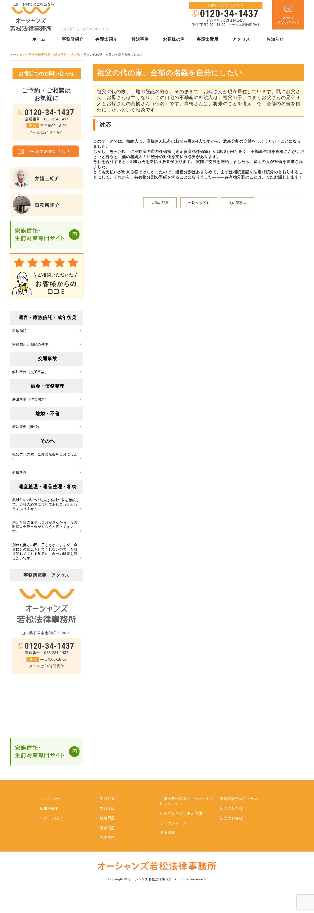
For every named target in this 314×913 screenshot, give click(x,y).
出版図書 (167, 832)
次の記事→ (237, 203)
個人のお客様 (231, 808)
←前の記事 (160, 203)
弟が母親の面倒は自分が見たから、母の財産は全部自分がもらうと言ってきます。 (45, 526)
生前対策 (107, 799)
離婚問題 (107, 818)
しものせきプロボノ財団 (181, 813)
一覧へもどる (199, 203)
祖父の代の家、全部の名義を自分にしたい (45, 456)
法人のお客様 (231, 818)
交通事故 (47, 358)
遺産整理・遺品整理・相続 (48, 486)
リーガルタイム (173, 823)
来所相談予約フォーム (239, 799)
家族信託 (19, 331)
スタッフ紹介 (51, 818)
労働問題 (107, 837)
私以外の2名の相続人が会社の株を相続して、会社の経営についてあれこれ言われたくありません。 (45, 504)
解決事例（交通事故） (30, 372)
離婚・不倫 (48, 413)
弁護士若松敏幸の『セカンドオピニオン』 (187, 801)
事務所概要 (49, 808)
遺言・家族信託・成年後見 (48, 317)
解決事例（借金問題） (30, 399)
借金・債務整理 (48, 386)
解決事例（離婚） (26, 427)
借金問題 (107, 828)
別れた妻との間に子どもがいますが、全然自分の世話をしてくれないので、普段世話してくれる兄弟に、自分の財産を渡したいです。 (45, 551)
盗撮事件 (19, 472)
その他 (47, 441)
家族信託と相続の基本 (30, 344)
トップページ (51, 799)
